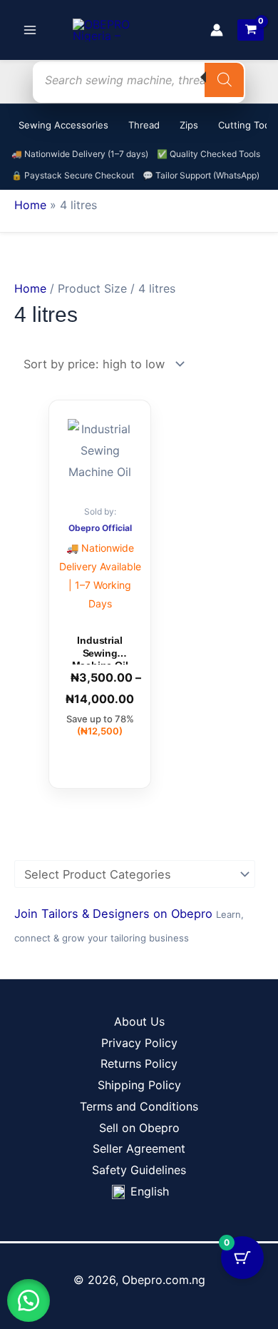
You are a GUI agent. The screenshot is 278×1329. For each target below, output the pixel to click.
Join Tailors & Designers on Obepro (115, 913)
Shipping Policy (139, 1085)
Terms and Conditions (139, 1106)
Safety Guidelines (139, 1170)
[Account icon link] (216, 30)
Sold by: (100, 511)
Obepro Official (100, 527)
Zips (189, 125)
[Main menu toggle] (30, 30)
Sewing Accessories (63, 125)
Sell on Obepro (139, 1128)
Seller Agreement (139, 1148)
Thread (144, 125)
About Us (139, 1021)
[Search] (224, 80)
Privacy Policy (139, 1043)
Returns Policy (139, 1063)
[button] (28, 1300)
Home (30, 205)
